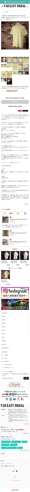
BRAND (3, 316)
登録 (26, 378)
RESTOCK (4, 344)
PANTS (3, 334)
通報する (26, 204)
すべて (4, 213)
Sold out (15, 102)
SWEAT (3, 323)
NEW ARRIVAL (5, 348)
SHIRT (3, 330)
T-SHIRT (4, 326)
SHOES (3, 337)
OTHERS (4, 341)
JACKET (3, 319)
